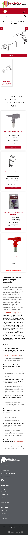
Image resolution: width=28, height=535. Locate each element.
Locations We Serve (5, 502)
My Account (3, 513)
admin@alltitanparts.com (8, 476)
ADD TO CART (13, 147)
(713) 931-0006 (6, 470)
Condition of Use (4, 494)
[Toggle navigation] (5, 11)
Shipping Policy (4, 489)
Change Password (5, 515)
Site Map (3, 497)
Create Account (4, 518)
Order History (4, 510)
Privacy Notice (4, 491)
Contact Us (3, 499)
